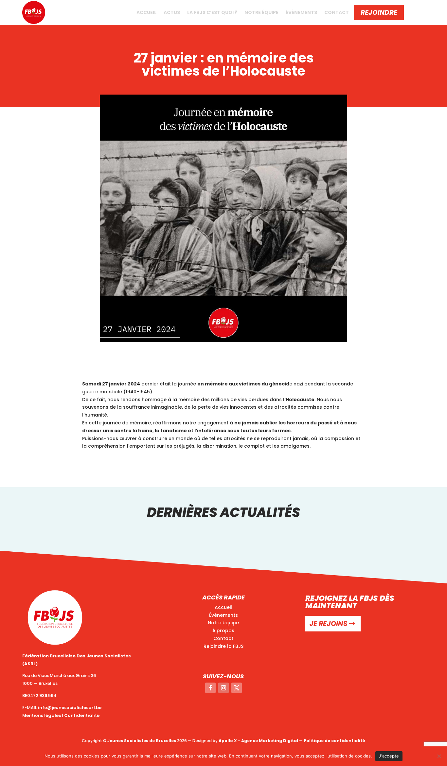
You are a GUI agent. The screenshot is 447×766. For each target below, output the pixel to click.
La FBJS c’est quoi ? (212, 12)
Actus (172, 12)
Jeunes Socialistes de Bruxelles (141, 740)
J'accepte (389, 755)
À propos (223, 630)
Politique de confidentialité (334, 740)
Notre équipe (261, 12)
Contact (336, 12)
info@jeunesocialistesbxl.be (69, 707)
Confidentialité (81, 715)
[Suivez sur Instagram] (223, 688)
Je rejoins (328, 624)
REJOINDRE (379, 12)
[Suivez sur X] (236, 688)
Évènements (301, 12)
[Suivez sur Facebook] (210, 688)
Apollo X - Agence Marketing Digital (258, 740)
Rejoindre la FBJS (223, 646)
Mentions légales (41, 715)
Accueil (146, 12)
